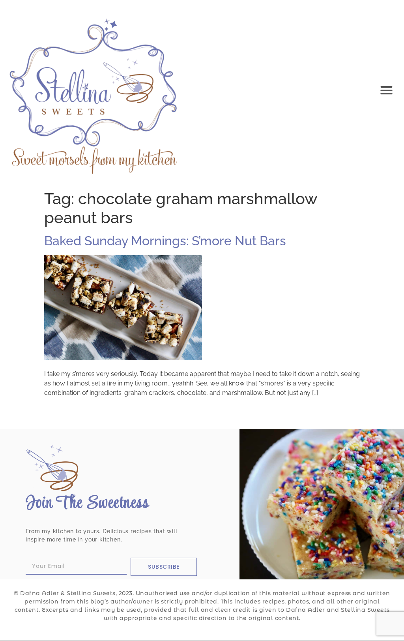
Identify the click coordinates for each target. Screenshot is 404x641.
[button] (386, 90)
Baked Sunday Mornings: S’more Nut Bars (165, 240)
